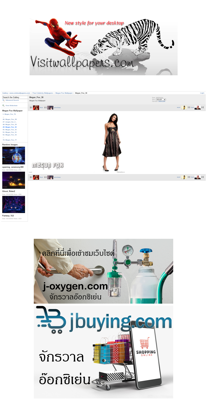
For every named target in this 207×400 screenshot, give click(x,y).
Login (202, 93)
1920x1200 (161, 101)
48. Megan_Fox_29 (10, 124)
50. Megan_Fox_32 (10, 129)
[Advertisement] (103, 9)
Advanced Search (12, 100)
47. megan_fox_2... (10, 122)
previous (57, 107)
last (192, 107)
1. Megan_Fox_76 (9, 114)
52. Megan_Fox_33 (10, 135)
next (178, 107)
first (41, 107)
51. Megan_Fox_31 (10, 132)
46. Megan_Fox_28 (10, 119)
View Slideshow (11, 105)
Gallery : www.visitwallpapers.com (16, 93)
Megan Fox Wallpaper (64, 93)
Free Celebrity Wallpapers (43, 93)
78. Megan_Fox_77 (10, 140)
